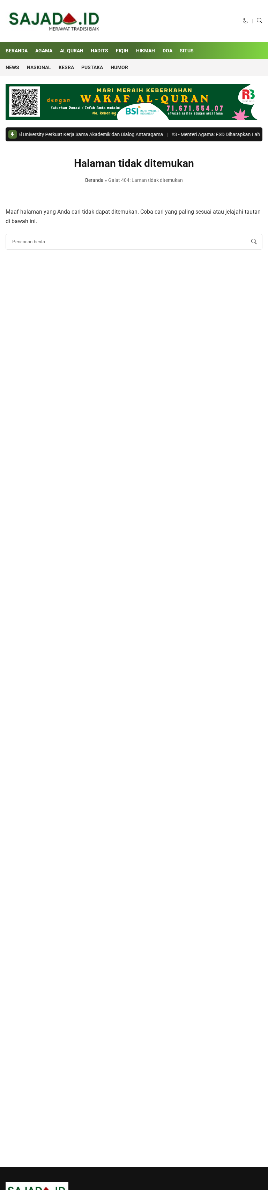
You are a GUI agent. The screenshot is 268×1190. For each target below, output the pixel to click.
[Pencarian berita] (254, 241)
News (12, 67)
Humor (119, 67)
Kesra (66, 67)
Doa (167, 50)
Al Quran (71, 50)
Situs (187, 50)
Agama (43, 50)
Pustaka (92, 67)
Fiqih (122, 50)
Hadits (99, 50)
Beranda (17, 50)
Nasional (39, 67)
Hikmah (145, 50)
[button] (245, 21)
